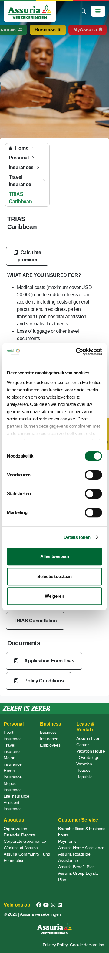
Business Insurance (49, 735)
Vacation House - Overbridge (90, 754)
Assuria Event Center (88, 741)
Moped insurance (12, 786)
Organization (15, 828)
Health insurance (12, 735)
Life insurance (16, 796)
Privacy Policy (55, 944)
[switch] (93, 475)
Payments (67, 841)
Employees (50, 745)
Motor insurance (12, 761)
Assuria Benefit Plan (76, 866)
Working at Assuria (21, 847)
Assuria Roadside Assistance (74, 857)
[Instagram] (53, 905)
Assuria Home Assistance (81, 847)
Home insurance (12, 773)
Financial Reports (20, 834)
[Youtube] (46, 905)
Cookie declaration (87, 944)
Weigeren (54, 596)
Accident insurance (12, 805)
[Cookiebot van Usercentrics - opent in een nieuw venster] (77, 352)
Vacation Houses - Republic (84, 770)
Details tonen (77, 537)
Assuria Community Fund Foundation (27, 857)
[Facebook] (38, 905)
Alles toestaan (54, 556)
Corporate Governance (25, 841)
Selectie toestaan (54, 576)
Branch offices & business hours (81, 831)
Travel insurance (12, 748)
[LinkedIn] (60, 905)
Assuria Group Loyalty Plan (78, 876)
